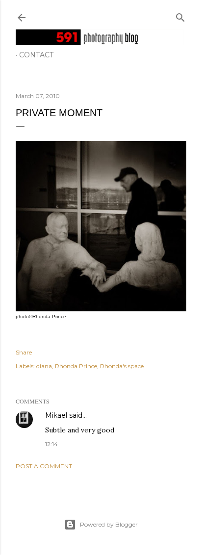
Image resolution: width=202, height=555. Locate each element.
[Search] (180, 15)
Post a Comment (44, 466)
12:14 (51, 444)
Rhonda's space (122, 366)
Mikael (56, 415)
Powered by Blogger (109, 524)
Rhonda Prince (76, 366)
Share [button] (24, 352)
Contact (36, 54)
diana (44, 366)
